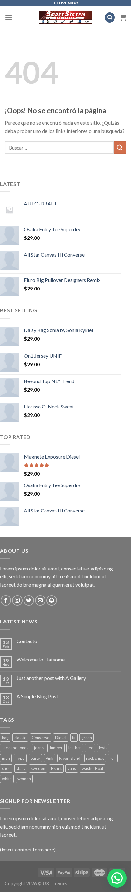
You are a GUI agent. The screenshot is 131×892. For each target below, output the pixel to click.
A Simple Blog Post (37, 696)
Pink (49, 758)
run (113, 758)
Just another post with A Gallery (51, 678)
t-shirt (56, 768)
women (24, 778)
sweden (38, 768)
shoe (6, 768)
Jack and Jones (15, 747)
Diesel (60, 737)
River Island (69, 758)
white (7, 778)
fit (74, 737)
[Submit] (120, 147)
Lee (90, 747)
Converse (40, 737)
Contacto (27, 641)
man (6, 758)
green (86, 737)
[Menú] (8, 17)
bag (5, 737)
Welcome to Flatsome (41, 659)
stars (20, 768)
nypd (20, 758)
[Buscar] (110, 17)
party (35, 758)
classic (20, 737)
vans (71, 768)
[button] (117, 878)
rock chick (95, 758)
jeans (39, 747)
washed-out (92, 768)
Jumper (56, 747)
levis (103, 747)
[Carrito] (123, 17)
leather (74, 747)
